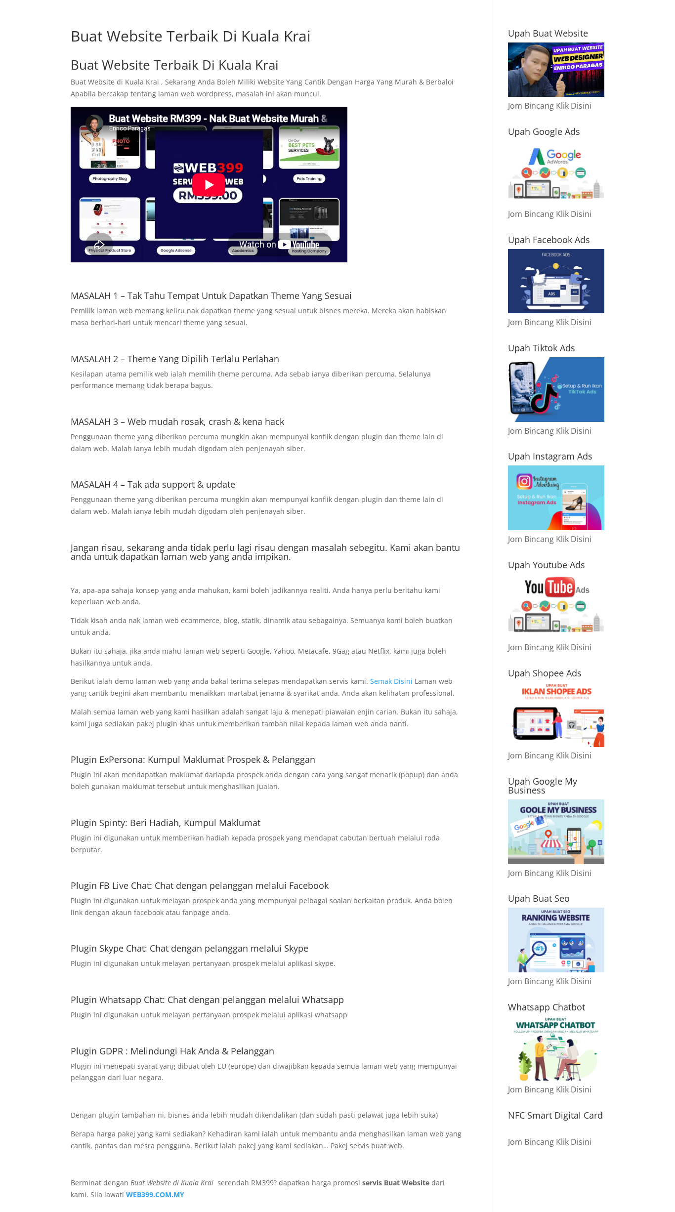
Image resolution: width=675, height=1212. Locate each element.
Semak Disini (392, 681)
